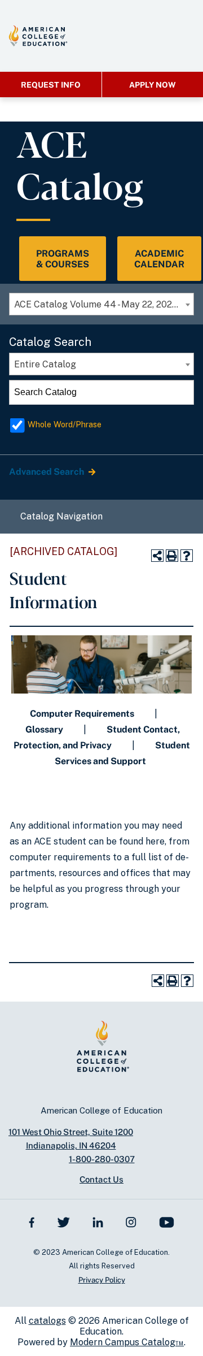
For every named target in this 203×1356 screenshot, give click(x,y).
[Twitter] (63, 1221)
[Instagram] (131, 1221)
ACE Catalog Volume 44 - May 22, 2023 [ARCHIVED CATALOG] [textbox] (103, 304)
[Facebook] (32, 1221)
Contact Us (101, 1179)
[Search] (182, 392)
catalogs (47, 1320)
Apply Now (152, 84)
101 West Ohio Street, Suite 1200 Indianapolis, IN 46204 (70, 1138)
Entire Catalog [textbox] (45, 364)
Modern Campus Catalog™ (127, 1342)
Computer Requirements (82, 713)
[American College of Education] (38, 35)
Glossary (44, 729)
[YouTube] (166, 1221)
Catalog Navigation (61, 516)
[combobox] (101, 304)
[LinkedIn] (98, 1221)
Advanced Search (47, 471)
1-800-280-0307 (102, 1159)
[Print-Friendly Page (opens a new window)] (172, 555)
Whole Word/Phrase (65, 424)
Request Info (51, 84)
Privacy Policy (101, 1280)
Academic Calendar (159, 259)
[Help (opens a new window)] (186, 555)
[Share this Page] (157, 555)
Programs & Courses (62, 259)
